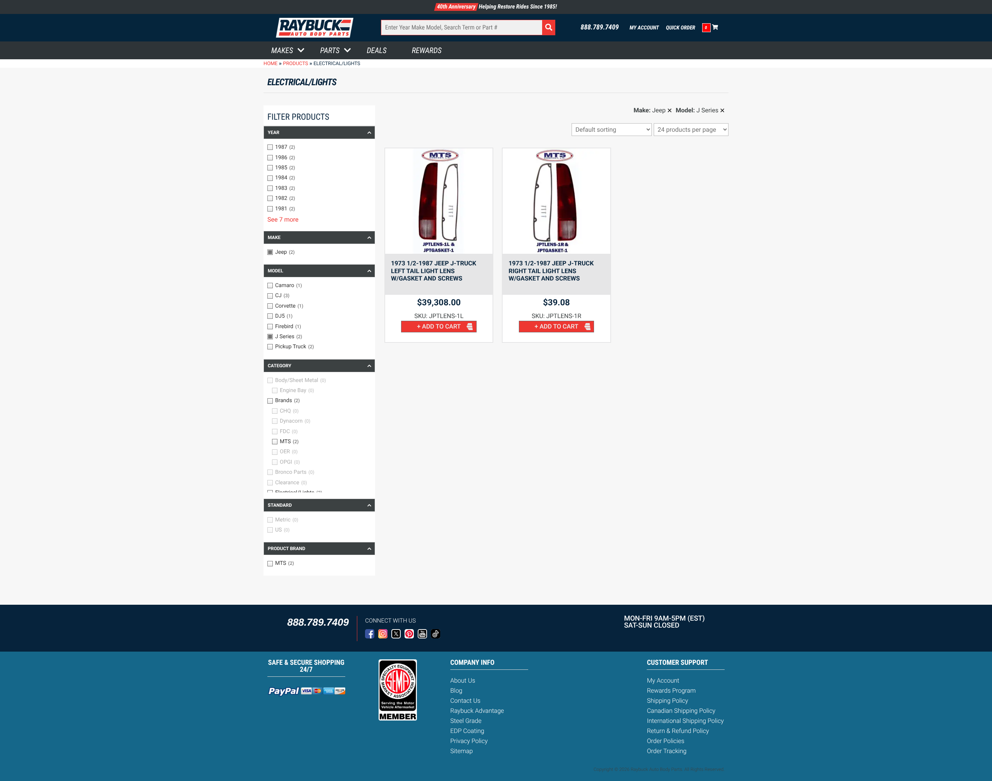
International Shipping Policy (685, 720)
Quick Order (680, 28)
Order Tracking (666, 751)
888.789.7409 (599, 27)
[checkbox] (319, 147)
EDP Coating (467, 731)
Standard (280, 505)
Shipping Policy (667, 700)
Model (275, 271)
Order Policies (665, 741)
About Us (462, 680)
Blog (456, 690)
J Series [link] (707, 110)
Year (273, 132)
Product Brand (286, 548)
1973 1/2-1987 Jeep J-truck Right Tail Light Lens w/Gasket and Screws (551, 271)
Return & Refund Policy (678, 731)
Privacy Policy (469, 741)
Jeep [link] (659, 110)
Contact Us (465, 700)
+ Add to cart (439, 326)
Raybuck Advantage (477, 710)
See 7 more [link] (282, 219)
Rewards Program (671, 690)
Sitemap (461, 751)
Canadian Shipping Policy (681, 710)
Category (279, 365)
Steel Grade (465, 720)
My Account (644, 28)
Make (274, 237)
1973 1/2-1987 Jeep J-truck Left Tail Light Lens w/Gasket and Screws (433, 271)
